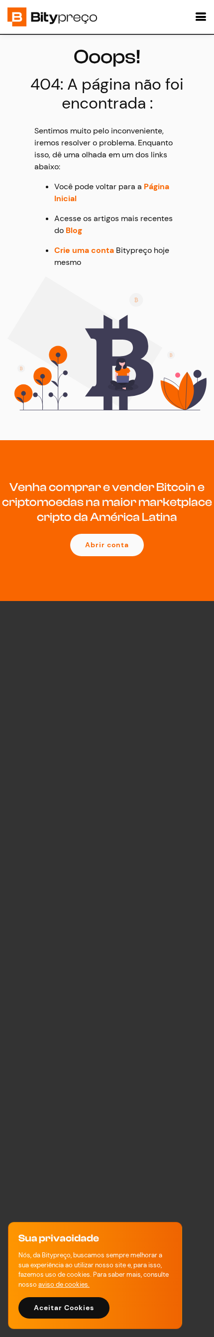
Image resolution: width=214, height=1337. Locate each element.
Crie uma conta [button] (84, 250)
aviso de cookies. (64, 1284)
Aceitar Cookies (64, 1307)
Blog (74, 230)
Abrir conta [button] (107, 544)
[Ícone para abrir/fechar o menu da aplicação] (199, 16)
